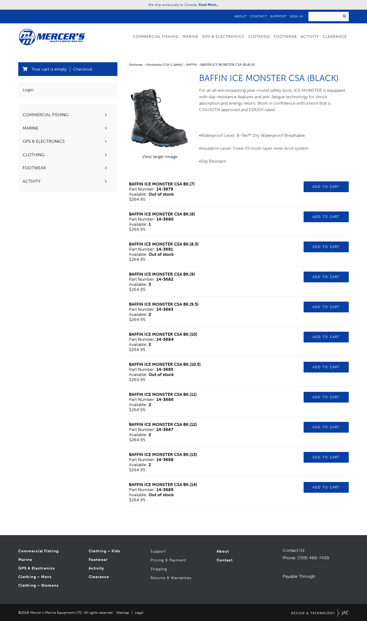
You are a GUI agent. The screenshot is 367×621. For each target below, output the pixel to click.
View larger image (159, 156)
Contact (258, 16)
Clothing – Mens (35, 577)
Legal (139, 613)
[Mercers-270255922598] (283, 564)
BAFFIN (192, 65)
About (240, 16)
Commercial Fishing (38, 551)
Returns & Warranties (171, 578)
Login (28, 89)
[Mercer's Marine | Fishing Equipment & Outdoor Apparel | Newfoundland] (51, 36)
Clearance (335, 36)
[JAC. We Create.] (320, 613)
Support (278, 16)
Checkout (82, 69)
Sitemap (122, 613)
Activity (96, 568)
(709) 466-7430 (313, 557)
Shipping (158, 569)
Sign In (296, 16)
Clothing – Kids (104, 551)
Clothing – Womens (38, 585)
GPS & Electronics (36, 568)
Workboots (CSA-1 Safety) (165, 65)
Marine (25, 559)
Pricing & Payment (168, 560)
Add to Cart (326, 187)
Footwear (136, 65)
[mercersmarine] (286, 564)
